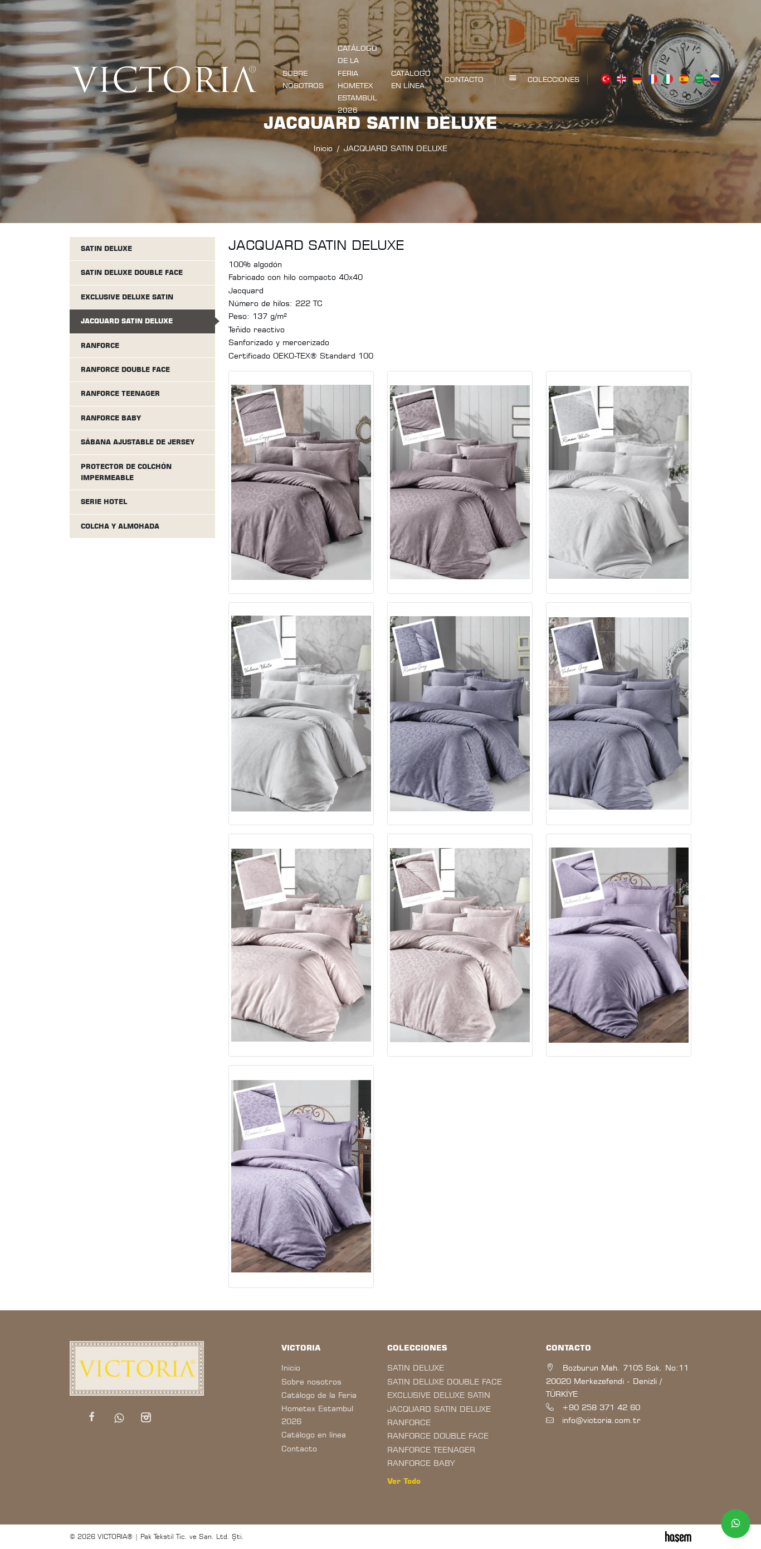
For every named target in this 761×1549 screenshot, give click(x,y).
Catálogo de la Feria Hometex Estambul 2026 (357, 78)
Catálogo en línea (411, 79)
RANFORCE (100, 345)
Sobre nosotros (303, 79)
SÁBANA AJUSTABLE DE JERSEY (137, 442)
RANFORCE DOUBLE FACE (125, 369)
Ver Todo (404, 1481)
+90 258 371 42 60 (601, 1407)
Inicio (290, 1367)
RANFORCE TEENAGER (120, 393)
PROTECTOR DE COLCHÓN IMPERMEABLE (126, 472)
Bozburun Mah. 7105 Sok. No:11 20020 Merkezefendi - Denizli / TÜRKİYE (617, 1380)
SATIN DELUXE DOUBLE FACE (132, 272)
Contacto (464, 79)
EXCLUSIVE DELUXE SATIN (127, 297)
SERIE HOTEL (104, 501)
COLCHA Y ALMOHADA (120, 526)
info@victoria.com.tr (601, 1420)
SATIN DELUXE (106, 248)
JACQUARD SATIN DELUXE (127, 321)
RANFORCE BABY (111, 418)
